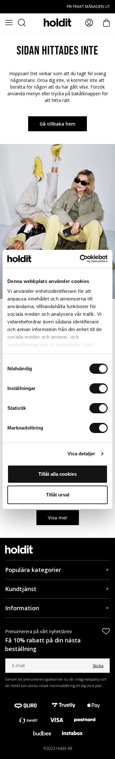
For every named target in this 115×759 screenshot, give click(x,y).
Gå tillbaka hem (57, 124)
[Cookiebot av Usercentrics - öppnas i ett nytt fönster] (81, 259)
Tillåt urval (57, 494)
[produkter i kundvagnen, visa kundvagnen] (106, 23)
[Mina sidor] (89, 22)
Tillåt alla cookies (57, 474)
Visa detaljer (81, 453)
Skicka (98, 666)
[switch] (98, 388)
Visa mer (57, 518)
